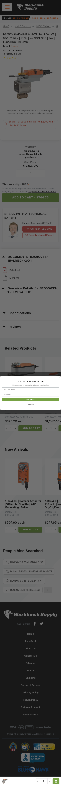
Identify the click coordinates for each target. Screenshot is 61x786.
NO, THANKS (30, 404)
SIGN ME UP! (30, 399)
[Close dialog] (59, 378)
